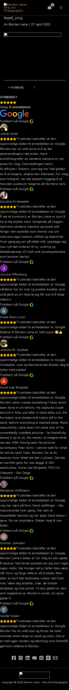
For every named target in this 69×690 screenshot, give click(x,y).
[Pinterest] (41, 658)
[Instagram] (20, 658)
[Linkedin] (27, 658)
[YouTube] (34, 658)
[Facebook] (14, 658)
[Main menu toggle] (61, 8)
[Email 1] (55, 658)
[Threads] (48, 658)
